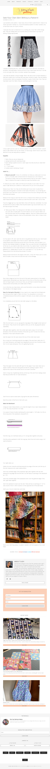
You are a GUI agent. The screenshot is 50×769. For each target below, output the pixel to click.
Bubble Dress (6, 702)
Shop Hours (38, 4)
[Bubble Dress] (21, 691)
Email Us (12, 745)
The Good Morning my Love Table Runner (12, 671)
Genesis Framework (22, 766)
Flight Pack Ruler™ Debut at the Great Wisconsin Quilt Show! (17, 640)
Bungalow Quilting (25, 11)
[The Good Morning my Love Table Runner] (21, 660)
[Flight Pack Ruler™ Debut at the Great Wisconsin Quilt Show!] (21, 629)
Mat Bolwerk (38, 766)
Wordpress (31, 766)
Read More (25, 582)
